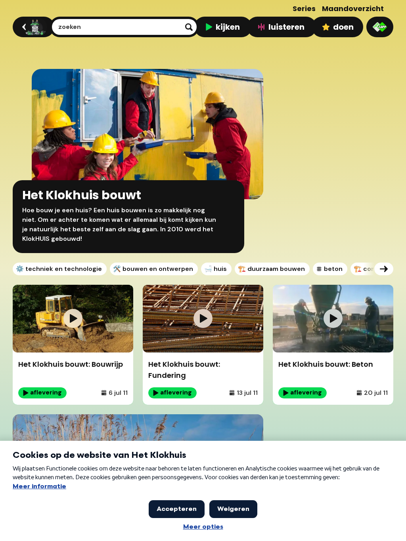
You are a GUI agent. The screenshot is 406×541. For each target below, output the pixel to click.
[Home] (32, 27)
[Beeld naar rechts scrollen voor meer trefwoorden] (383, 269)
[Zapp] (379, 27)
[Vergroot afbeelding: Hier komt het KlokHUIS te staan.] (250, 428)
